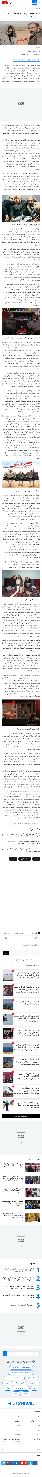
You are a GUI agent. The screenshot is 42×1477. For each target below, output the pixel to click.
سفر (39, 1430)
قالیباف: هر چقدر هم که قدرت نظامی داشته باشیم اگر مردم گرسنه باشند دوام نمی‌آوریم (24, 842)
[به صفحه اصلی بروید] (34, 2)
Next (38, 1425)
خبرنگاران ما (37, 1439)
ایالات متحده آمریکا (21, 1388)
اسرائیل (7, 1383)
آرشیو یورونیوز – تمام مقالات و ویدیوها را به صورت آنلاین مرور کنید (11, 1441)
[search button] (5, 1353)
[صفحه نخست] (39, 9)
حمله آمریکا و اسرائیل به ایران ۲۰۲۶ (21, 1372)
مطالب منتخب (33, 1159)
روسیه (16, 1393)
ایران (26, 9)
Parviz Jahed (32, 52)
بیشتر (38, 1455)
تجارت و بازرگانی (35, 1420)
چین (34, 1388)
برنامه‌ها (17, 1434)
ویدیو (38, 1434)
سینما (13, 859)
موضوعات (37, 1411)
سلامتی (18, 1425)
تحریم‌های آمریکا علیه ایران (14, 1377)
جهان (30, 9)
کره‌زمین (17, 1420)
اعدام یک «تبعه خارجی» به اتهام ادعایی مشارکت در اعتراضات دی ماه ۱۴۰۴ (23, 850)
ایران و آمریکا (20, 1383)
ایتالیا (26, 1393)
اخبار (35, 9)
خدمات (38, 1449)
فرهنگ (18, 1430)
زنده (4, 3)
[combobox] (21, 1353)
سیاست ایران (24, 859)
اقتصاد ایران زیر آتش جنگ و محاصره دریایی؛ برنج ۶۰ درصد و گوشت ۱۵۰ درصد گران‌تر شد (23, 835)
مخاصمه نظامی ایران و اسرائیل (21, 1367)
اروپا (39, 1416)
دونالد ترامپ (33, 1383)
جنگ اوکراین (31, 1377)
